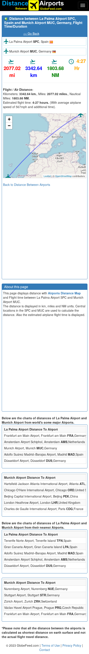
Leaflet (47, 176)
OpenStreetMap (63, 176)
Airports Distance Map (64, 293)
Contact (44, 650)
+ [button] (9, 119)
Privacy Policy (72, 645)
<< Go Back (31, 33)
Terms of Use (51, 645)
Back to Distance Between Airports (26, 184)
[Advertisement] (44, 231)
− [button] (9, 125)
